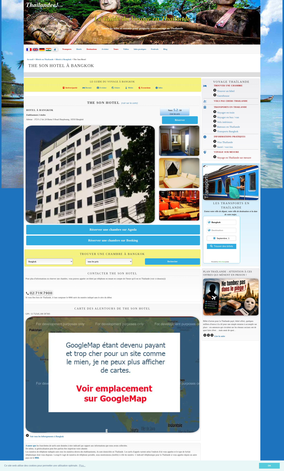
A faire (115, 87)
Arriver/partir (69, 87)
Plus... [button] (82, 465)
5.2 (176, 110)
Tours (115, 49)
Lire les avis (175, 114)
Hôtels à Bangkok (63, 59)
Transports (66, 49)
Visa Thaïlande (225, 142)
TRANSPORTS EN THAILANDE (230, 107)
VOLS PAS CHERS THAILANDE (231, 101)
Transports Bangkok (227, 131)
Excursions (144, 87)
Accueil (30, 59)
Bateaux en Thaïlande (228, 126)
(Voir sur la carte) (129, 103)
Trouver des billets (223, 246)
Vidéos (126, 49)
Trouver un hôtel (226, 91)
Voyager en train (225, 112)
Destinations (92, 49)
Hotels (79, 49)
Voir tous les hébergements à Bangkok (47, 436)
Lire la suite (219, 336)
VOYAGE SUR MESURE (226, 152)
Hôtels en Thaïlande (44, 59)
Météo (129, 87)
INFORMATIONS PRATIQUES (229, 136)
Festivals (154, 49)
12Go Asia (221, 261)
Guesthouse (223, 95)
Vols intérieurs (224, 122)
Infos (159, 87)
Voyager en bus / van (228, 117)
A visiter (105, 49)
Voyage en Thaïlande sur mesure (234, 157)
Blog (165, 49)
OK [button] (269, 465)
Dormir (87, 87)
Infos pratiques (140, 49)
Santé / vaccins (225, 147)
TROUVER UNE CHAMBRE (228, 85)
